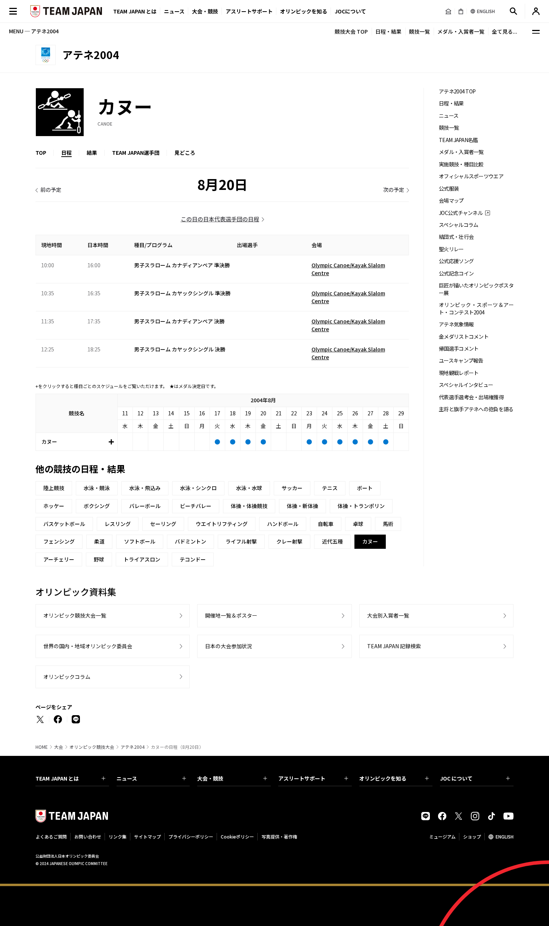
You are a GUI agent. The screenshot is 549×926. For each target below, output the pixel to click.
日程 (66, 152)
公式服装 (449, 188)
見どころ (184, 152)
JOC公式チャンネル (461, 212)
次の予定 (393, 189)
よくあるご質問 (51, 836)
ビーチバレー (195, 506)
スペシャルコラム (458, 224)
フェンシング (59, 541)
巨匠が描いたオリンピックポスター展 (476, 289)
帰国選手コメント (458, 348)
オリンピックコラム (66, 676)
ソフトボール (139, 541)
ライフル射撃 (241, 541)
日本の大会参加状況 (228, 646)
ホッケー (53, 506)
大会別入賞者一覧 (388, 615)
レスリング (118, 523)
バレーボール (145, 506)
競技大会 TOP (351, 31)
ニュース (174, 11)
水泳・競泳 (97, 488)
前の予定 (50, 189)
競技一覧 (419, 31)
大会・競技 (210, 778)
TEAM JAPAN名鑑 (458, 140)
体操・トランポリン (361, 506)
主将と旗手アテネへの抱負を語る (476, 409)
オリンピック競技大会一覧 (74, 615)
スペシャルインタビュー (466, 384)
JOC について (456, 778)
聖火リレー (451, 249)
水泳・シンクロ (198, 488)
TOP (40, 152)
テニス (330, 488)
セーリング (163, 523)
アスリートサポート (249, 11)
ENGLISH (505, 836)
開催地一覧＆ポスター (231, 615)
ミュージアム (442, 836)
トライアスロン (142, 559)
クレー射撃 (289, 541)
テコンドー (193, 559)
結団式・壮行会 (456, 236)
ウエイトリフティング (222, 523)
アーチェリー (58, 559)
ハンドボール (282, 523)
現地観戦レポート (458, 372)
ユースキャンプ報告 (461, 360)
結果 (92, 152)
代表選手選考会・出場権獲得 (471, 397)
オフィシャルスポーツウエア (471, 176)
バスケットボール (64, 523)
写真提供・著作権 (279, 836)
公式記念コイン (456, 273)
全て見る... (504, 31)
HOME (41, 747)
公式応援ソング (456, 261)
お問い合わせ (87, 836)
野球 (99, 559)
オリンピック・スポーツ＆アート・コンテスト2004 (476, 308)
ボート (365, 488)
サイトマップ (147, 836)
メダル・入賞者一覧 (460, 31)
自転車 (326, 523)
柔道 (99, 541)
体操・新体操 (302, 506)
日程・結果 (388, 31)
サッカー (292, 488)
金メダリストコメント (463, 336)
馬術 (388, 523)
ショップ (472, 836)
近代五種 (332, 541)
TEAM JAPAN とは (57, 778)
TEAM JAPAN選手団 (135, 152)
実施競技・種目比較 (461, 164)
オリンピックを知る (303, 11)
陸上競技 (53, 488)
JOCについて (350, 11)
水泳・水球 (249, 488)
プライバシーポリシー (190, 836)
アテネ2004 (133, 747)
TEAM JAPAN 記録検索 (394, 646)
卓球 (358, 523)
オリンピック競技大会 (91, 747)
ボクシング (97, 506)
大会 (58, 747)
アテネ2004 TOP (457, 91)
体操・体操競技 (249, 506)
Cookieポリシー (237, 836)
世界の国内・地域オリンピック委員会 (87, 646)
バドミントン (190, 541)
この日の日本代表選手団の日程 (220, 219)
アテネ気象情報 (456, 324)
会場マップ (451, 200)
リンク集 (118, 836)
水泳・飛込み (145, 488)
